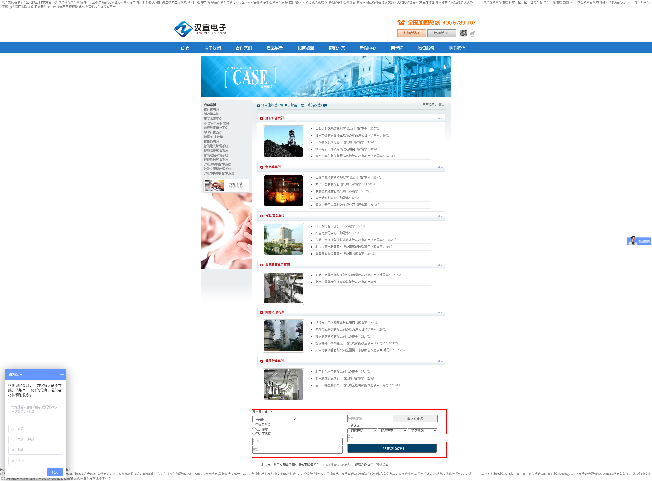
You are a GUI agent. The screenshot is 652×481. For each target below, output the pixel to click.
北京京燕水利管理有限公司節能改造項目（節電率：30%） (354, 247)
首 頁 (185, 48)
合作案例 (244, 48)
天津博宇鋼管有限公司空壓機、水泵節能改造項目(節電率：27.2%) (360, 350)
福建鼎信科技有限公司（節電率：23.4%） (343, 336)
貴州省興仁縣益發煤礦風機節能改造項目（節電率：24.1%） (356, 156)
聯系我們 (457, 48)
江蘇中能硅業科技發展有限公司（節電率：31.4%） (349, 177)
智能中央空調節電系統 (219, 174)
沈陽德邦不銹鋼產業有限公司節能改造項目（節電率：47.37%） (358, 343)
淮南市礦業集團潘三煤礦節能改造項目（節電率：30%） (353, 135)
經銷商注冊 (441, 33)
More (440, 118)
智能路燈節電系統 (216, 151)
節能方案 (337, 48)
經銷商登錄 (411, 33)
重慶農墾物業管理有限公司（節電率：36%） (345, 254)
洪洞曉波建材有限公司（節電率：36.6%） (343, 191)
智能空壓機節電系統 (217, 169)
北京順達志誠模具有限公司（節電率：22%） (345, 378)
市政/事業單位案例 (216, 123)
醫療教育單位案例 (216, 128)
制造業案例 (211, 114)
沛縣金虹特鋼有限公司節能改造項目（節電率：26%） (351, 329)
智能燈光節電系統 (216, 146)
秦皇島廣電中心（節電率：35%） (338, 233)
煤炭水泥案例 (213, 119)
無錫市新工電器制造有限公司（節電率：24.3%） (348, 205)
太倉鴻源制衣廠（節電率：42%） (338, 198)
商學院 (397, 48)
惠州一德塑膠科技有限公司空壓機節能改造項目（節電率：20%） (359, 385)
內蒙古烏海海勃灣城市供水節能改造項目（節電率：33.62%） (356, 240)
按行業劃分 (211, 109)
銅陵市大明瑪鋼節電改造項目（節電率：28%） (347, 323)
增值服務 (426, 48)
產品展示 (275, 48)
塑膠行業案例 (213, 132)
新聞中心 (368, 48)
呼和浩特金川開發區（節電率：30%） (341, 226)
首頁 (442, 104)
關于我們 (213, 48)
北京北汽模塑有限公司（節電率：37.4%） (343, 371)
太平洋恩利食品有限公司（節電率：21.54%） (346, 184)
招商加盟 (306, 48)
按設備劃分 (211, 141)
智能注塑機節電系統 (217, 164)
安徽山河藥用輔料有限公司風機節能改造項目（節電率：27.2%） (359, 275)
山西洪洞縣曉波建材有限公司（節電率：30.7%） (348, 128)
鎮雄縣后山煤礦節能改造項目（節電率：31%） (347, 149)
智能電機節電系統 (216, 155)
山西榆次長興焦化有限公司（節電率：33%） (345, 142)
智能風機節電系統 (216, 160)
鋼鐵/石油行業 (213, 137)
